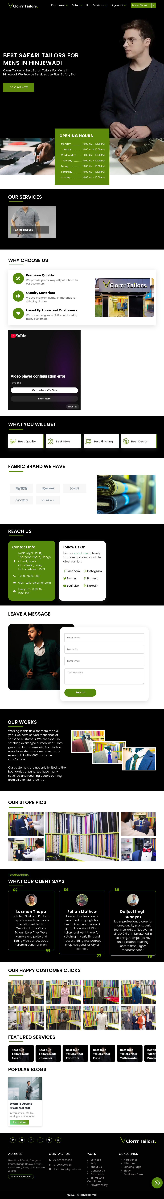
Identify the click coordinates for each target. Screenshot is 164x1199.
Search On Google (21, 1176)
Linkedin (92, 586)
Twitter (71, 578)
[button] (18, 87)
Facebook (73, 571)
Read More (19, 1122)
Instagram (94, 571)
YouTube (73, 586)
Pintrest (92, 578)
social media (82, 553)
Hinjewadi (117, 5)
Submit (80, 692)
